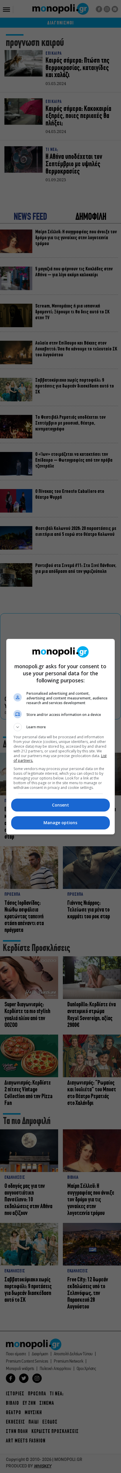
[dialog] (60, 736)
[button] (61, 727)
